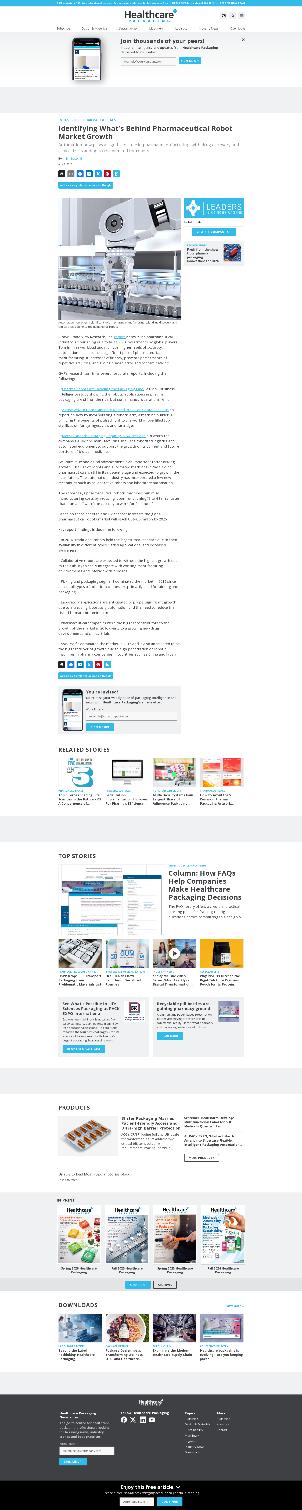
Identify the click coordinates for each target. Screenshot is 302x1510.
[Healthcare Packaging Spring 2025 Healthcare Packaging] (175, 1234)
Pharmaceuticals (99, 120)
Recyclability (209, 971)
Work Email (95, 709)
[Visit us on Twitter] (133, 1419)
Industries (68, 120)
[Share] (80, 173)
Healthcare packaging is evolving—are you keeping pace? (221, 1355)
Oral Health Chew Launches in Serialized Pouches (123, 980)
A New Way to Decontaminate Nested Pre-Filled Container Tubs (115, 409)
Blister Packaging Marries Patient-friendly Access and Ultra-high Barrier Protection (151, 1123)
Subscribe (138, 1285)
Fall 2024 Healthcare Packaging (223, 1270)
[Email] (70, 173)
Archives (165, 1285)
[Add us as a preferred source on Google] (116, 173)
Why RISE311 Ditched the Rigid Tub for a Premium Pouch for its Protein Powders (220, 980)
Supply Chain (162, 1346)
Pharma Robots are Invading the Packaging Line (102, 389)
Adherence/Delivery (167, 790)
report (120, 337)
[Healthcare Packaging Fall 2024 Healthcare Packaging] (223, 1234)
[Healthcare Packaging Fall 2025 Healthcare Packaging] (127, 1234)
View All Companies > (213, 232)
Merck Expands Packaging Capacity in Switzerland (104, 435)
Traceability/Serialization (125, 971)
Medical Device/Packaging (187, 865)
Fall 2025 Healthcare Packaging (127, 1270)
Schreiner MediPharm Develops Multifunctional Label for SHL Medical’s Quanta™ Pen (209, 1122)
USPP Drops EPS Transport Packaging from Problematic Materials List (80, 980)
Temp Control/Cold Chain (77, 971)
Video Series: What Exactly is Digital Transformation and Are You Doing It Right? (171, 980)
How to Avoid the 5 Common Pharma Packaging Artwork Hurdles (215, 799)
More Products (201, 1158)
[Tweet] (98, 173)
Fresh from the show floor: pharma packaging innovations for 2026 (203, 255)
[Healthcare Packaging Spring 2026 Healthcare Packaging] (79, 1234)
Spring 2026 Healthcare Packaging (79, 1270)
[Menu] (241, 15)
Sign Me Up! (190, 61)
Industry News (163, 971)
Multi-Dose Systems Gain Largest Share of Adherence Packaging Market (173, 799)
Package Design (117, 1346)
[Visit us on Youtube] (152, 1419)
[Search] (232, 15)
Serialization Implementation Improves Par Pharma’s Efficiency (127, 799)
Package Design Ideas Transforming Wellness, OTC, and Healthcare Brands (125, 1355)
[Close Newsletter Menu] (243, 39)
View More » (235, 1306)
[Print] (61, 173)
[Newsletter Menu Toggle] (223, 15)
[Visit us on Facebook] (124, 1419)
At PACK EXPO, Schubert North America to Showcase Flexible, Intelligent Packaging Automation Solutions (211, 1140)
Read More (170, 1036)
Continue (170, 1502)
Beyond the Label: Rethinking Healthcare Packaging (76, 1355)
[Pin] (107, 173)
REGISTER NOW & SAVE (84, 1049)
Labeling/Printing (71, 1346)
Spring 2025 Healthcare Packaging (175, 1270)
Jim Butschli (74, 158)
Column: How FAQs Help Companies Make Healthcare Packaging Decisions (205, 885)
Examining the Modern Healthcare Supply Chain (172, 1353)
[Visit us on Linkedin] (143, 1419)
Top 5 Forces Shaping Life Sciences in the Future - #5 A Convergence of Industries (79, 799)
